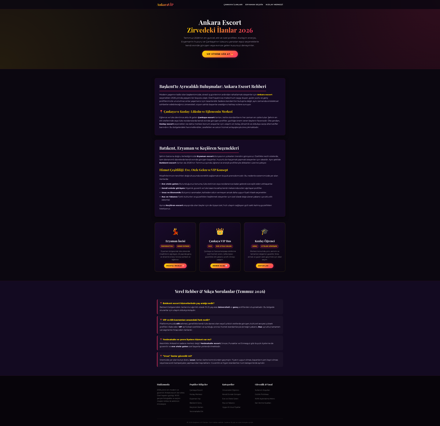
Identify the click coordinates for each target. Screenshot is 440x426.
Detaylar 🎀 (264, 266)
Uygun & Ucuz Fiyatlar (231, 407)
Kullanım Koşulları (262, 390)
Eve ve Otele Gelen (230, 399)
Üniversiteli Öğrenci (230, 390)
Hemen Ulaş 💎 (220, 266)
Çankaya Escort (196, 390)
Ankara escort (264, 94)
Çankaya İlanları (233, 4)
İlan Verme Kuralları (263, 403)
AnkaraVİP (165, 4)
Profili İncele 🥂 (175, 266)
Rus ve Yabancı (228, 403)
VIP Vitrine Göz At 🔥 (220, 54)
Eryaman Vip (195, 399)
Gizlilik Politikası (262, 394)
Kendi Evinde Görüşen (231, 394)
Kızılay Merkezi (274, 4)
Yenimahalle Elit (196, 411)
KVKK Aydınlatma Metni (265, 399)
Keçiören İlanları (196, 407)
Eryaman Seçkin (254, 4)
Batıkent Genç (196, 403)
